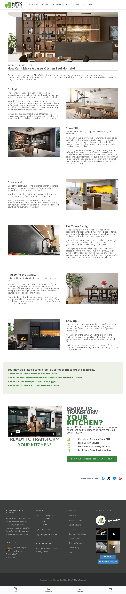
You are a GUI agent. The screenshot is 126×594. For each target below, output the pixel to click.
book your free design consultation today (91, 459)
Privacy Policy (74, 539)
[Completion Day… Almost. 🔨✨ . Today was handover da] (114, 534)
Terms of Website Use (77, 543)
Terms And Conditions (77, 534)
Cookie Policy (74, 548)
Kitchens (34, 4)
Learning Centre (61, 4)
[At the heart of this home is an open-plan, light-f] (114, 547)
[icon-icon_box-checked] (68, 439)
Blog (70, 552)
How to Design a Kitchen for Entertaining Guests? (16, 551)
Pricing (45, 4)
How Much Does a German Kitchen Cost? (33, 373)
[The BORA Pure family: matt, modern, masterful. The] (101, 534)
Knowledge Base (75, 520)
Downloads (78, 4)
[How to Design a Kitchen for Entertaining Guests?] (9, 549)
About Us (72, 516)
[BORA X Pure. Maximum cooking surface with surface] (101, 547)
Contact (92, 4)
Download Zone (75, 525)
